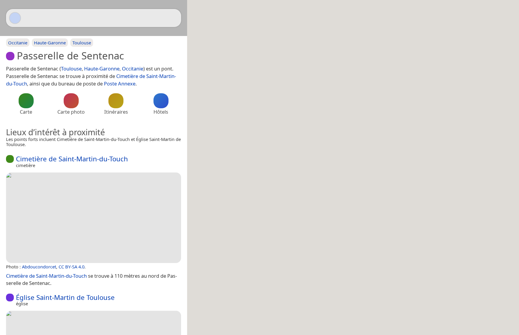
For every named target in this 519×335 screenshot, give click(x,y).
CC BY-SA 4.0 (71, 267)
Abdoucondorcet (39, 267)
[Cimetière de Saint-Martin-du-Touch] (93, 217)
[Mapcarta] (15, 18)
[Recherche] (173, 18)
